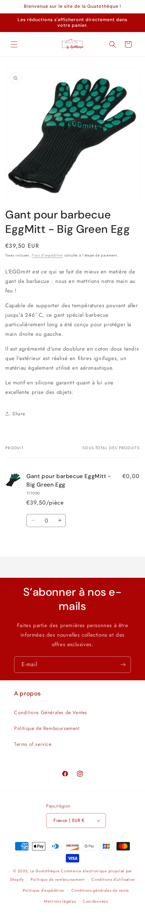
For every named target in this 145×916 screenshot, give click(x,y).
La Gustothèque (45, 871)
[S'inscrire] (123, 664)
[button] (14, 44)
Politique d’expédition (43, 890)
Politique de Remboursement (47, 728)
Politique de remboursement (57, 879)
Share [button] (18, 413)
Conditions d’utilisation (113, 879)
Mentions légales (60, 901)
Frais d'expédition (47, 255)
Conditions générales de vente (100, 890)
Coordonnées (95, 901)
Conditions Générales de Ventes (50, 712)
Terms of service (33, 744)
